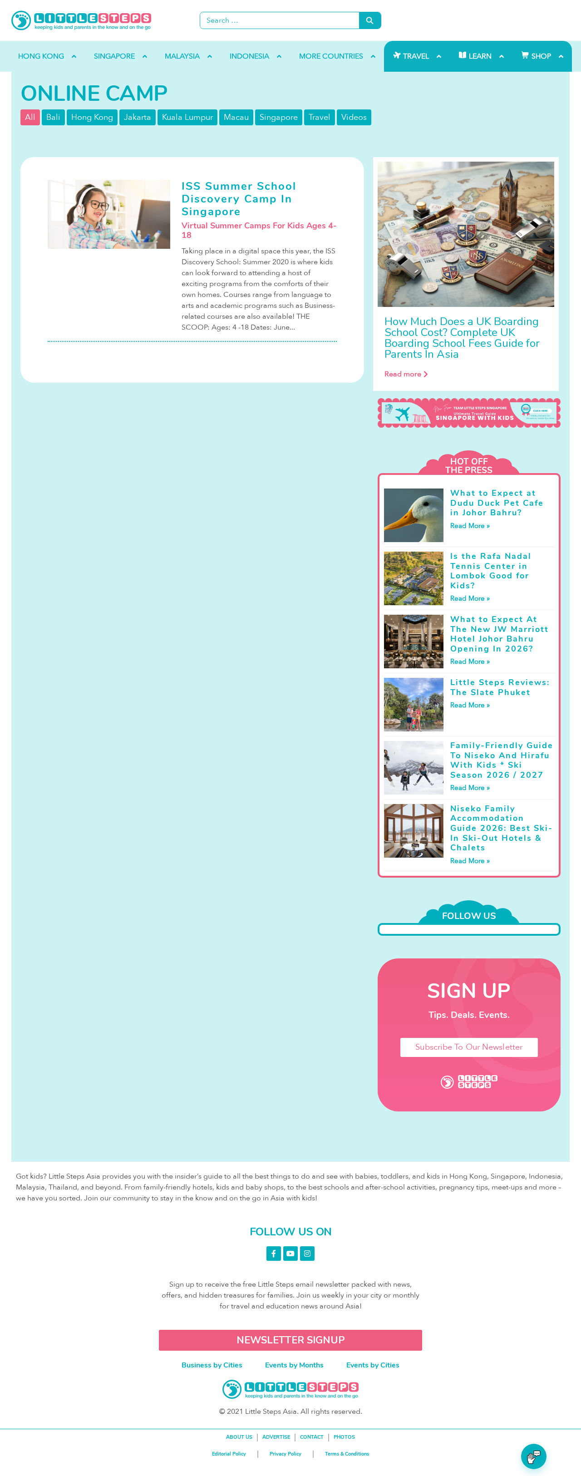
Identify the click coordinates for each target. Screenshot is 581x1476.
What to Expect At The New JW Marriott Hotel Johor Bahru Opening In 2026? (499, 634)
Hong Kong (92, 117)
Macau (236, 117)
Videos (354, 117)
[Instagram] (307, 1253)
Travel (319, 117)
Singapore (279, 117)
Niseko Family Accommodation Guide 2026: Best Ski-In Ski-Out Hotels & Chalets (501, 828)
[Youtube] (290, 1253)
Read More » (470, 525)
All (30, 117)
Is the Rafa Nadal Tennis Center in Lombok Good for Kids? (491, 571)
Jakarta (137, 117)
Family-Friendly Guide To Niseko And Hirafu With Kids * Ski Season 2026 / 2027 (501, 760)
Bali (53, 117)
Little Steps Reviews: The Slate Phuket (500, 687)
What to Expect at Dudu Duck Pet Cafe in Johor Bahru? (497, 503)
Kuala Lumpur (187, 117)
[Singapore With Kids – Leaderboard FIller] (469, 413)
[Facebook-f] (273, 1253)
